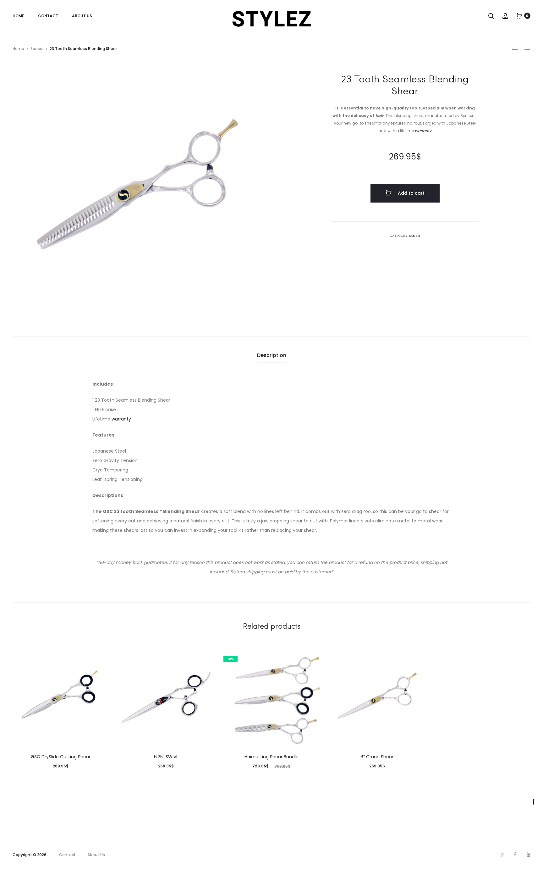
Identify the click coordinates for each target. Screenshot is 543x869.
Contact (48, 16)
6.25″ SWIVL (166, 757)
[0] (519, 16)
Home (18, 16)
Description (271, 355)
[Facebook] (515, 854)
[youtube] (528, 854)
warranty (423, 130)
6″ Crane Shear (376, 757)
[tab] (271, 355)
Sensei (36, 48)
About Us (82, 16)
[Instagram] (501, 854)
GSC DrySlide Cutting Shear (60, 757)
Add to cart (411, 193)
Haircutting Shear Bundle (271, 757)
